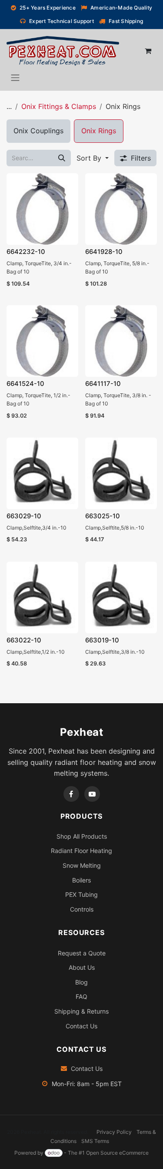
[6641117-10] (121, 341)
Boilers (81, 880)
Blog (81, 982)
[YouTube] (92, 794)
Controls (81, 909)
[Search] (62, 158)
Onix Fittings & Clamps (58, 106)
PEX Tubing (81, 894)
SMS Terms (95, 1141)
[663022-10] (42, 597)
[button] (93, 158)
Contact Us (81, 1026)
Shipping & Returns (81, 1011)
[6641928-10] (121, 209)
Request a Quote (82, 953)
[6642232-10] (42, 209)
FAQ (81, 996)
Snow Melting (82, 865)
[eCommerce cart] (147, 50)
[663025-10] (121, 473)
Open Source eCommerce (117, 1152)
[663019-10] (121, 597)
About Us (82, 967)
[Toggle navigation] (15, 77)
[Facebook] (71, 794)
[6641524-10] (42, 341)
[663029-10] (42, 473)
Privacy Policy (114, 1132)
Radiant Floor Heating (81, 850)
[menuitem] (38, 131)
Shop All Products (82, 836)
